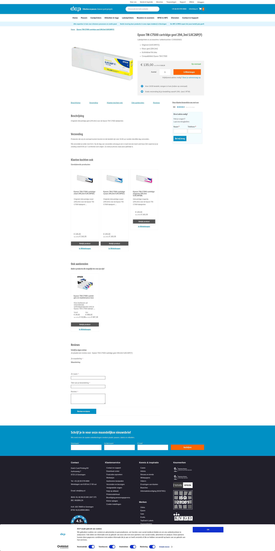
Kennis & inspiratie (146, 2)
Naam (176, 127)
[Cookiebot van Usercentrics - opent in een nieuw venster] (62, 546)
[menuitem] (75, 18)
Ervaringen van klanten (149, 484)
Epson (142, 510)
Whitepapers (145, 478)
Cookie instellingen (113, 504)
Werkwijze (110, 478)
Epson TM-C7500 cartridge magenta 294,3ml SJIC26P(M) (144, 193)
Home (73, 29)
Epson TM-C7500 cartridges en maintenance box (84, 297)
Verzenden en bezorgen (115, 484)
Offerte (191, 2)
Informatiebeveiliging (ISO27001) (153, 491)
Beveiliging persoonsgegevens (118, 498)
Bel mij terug (180, 138)
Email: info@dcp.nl (78, 491)
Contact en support (113, 468)
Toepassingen (171, 2)
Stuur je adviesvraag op (191, 77)
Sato (142, 514)
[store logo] (75, 9)
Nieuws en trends (147, 474)
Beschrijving (75, 103)
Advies (143, 471)
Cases (142, 468)
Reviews (156, 103)
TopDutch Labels (146, 520)
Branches (159, 2)
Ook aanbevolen (137, 103)
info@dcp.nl (193, 9)
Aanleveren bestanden (115, 481)
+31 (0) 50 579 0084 (179, 9)
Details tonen (164, 547)
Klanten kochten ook (115, 103)
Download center (112, 471)
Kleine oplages (112, 501)
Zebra (142, 507)
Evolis (142, 517)
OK (208, 529)
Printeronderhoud (113, 494)
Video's (143, 481)
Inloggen (200, 2)
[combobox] (142, 9)
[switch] (112, 547)
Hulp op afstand (112, 491)
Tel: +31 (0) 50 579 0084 (80, 481)
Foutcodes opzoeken (114, 474)
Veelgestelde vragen (114, 488)
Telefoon (192, 127)
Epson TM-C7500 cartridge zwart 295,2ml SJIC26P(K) (84, 193)
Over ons (133, 2)
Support (183, 2)
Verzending (93, 103)
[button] (188, 107)
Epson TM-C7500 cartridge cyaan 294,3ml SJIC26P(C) (114, 193)
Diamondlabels (146, 524)
